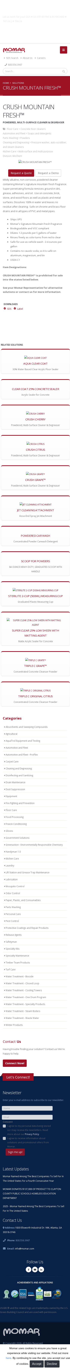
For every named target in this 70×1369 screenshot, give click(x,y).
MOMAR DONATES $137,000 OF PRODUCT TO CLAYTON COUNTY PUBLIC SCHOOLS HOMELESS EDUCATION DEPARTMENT (32, 1193)
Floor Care (12, 128)
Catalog (35, 30)
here (8, 1357)
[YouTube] (35, 1269)
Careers (41, 57)
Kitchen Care (9, 151)
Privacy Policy (32, 1134)
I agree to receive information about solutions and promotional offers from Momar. (28, 1142)
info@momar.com (24, 1248)
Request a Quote (21, 173)
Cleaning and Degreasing (16, 142)
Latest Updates (16, 1169)
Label (20, 308)
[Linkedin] (41, 1269)
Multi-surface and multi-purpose (35, 151)
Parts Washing (10, 137)
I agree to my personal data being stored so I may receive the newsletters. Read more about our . (29, 1130)
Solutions (18, 82)
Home (6, 82)
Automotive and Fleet (14, 133)
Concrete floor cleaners (33, 128)
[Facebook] (28, 1269)
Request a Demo (48, 173)
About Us (27, 57)
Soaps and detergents (39, 133)
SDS (9, 308)
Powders (25, 137)
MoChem (17, 155)
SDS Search (12, 57)
